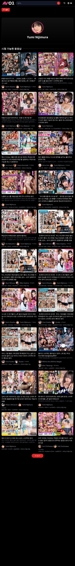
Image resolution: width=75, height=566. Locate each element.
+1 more (33, 86)
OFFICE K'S (11, 128)
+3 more (68, 244)
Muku (46, 89)
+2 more (63, 322)
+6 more (67, 165)
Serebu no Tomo (13, 207)
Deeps (10, 168)
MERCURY (47, 128)
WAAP (46, 168)
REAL (9, 89)
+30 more (56, 365)
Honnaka (50, 286)
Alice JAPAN (48, 207)
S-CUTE (10, 449)
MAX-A (46, 407)
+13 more (41, 449)
